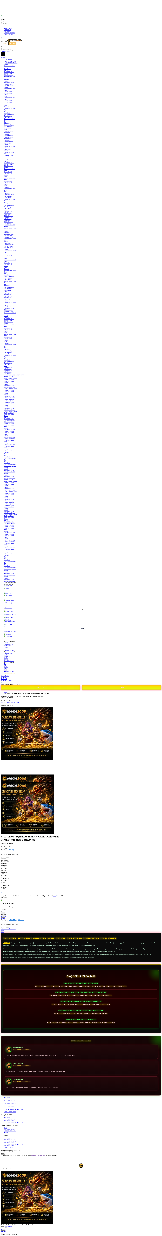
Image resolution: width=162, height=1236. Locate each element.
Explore (3, 57)
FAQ (5, 1128)
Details (2, 932)
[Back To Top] (1, 1233)
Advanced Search (5, 51)
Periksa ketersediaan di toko (8, 929)
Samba (6, 655)
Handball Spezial (8, 653)
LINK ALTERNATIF (10, 1112)
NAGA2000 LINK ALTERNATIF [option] (5, 877)
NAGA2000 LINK (9, 1106)
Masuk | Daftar (8, 28)
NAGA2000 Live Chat (10, 1131)
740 (5, 665)
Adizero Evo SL (8, 659)
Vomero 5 (6, 648)
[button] (4, 777)
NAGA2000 (7, 30)
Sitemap (6, 1132)
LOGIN (121, 687)
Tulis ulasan (19, 849)
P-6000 (6, 647)
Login (4, 43)
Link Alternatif (8, 1226)
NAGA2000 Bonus (9, 1129)
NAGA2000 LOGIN (9, 33)
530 (5, 664)
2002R (6, 667)
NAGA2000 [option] (4, 863)
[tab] (81, 57)
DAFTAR (40, 687)
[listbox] (32, 876)
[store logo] (14, 41)
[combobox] (8, 50)
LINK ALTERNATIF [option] (5, 884)
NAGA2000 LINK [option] (4, 872)
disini (54, 896)
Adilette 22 (7, 656)
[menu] (81, 366)
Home (5, 692)
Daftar (12, 43)
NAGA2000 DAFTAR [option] (4, 869)
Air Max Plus (7, 645)
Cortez (6, 642)
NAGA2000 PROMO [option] (4, 881)
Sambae (6, 658)
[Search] (3, 54)
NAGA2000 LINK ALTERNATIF (13, 1109)
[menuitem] (8, 60)
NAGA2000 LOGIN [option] (4, 865)
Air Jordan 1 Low (9, 644)
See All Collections (9, 650)
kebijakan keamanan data (38, 1155)
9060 (5, 670)
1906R (6, 668)
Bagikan (3, 930)
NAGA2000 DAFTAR (10, 1103)
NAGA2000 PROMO (10, 1146)
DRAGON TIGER (9, 34)
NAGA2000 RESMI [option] (4, 888)
